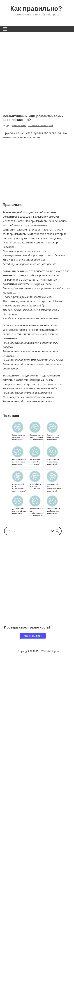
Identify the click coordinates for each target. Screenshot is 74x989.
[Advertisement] (37, 71)
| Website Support (50, 651)
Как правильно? (36, 8)
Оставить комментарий (40, 125)
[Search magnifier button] (57, 531)
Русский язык (19, 125)
